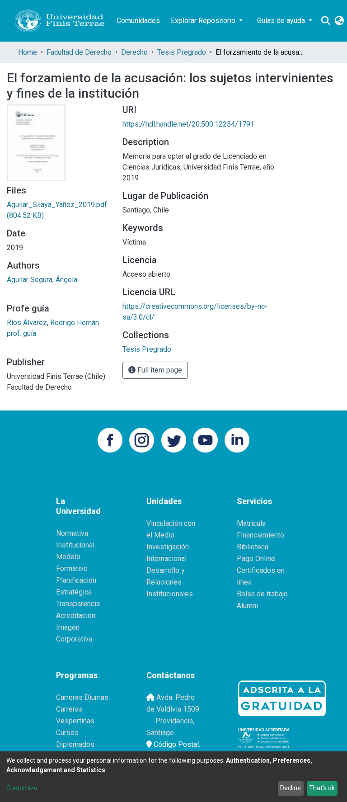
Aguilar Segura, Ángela (42, 279)
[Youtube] (205, 439)
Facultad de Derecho (79, 52)
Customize (22, 788)
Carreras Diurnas (82, 697)
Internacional (166, 558)
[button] (339, 20)
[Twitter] (173, 439)
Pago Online (256, 558)
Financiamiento (260, 535)
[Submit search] (325, 21)
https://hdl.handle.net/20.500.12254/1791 (188, 124)
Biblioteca (252, 547)
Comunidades (138, 20)
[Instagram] (141, 439)
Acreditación (75, 615)
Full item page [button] (159, 370)
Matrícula (251, 523)
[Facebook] (110, 439)
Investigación (167, 547)
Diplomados (75, 744)
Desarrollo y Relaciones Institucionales (169, 582)
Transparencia (78, 603)
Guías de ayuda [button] (282, 20)
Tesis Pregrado (181, 52)
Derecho (134, 52)
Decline (290, 788)
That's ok (322, 788)
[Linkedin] (237, 439)
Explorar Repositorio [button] (204, 20)
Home (27, 52)
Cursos (67, 732)
